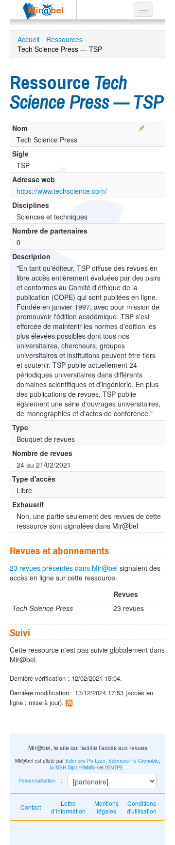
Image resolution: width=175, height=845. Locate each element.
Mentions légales (106, 807)
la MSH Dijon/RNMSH (74, 767)
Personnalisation (37, 780)
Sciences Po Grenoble (133, 760)
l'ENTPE (114, 767)
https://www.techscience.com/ (62, 191)
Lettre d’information (68, 807)
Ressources (64, 39)
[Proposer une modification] (142, 126)
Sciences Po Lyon (85, 760)
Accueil (28, 39)
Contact (30, 807)
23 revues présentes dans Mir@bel (64, 568)
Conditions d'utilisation (142, 807)
